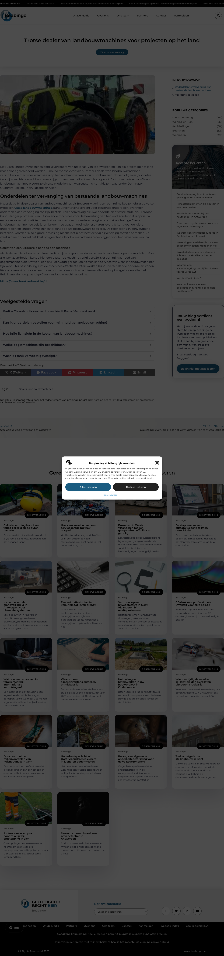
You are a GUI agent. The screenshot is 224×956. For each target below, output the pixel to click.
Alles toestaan (88, 487)
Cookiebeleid (110, 495)
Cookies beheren (136, 487)
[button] (157, 463)
